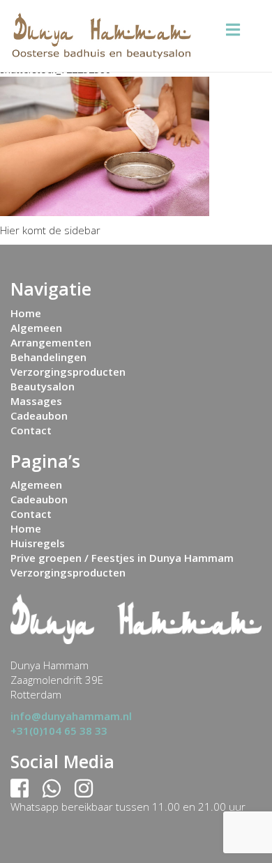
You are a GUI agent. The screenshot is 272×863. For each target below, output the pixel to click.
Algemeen (36, 328)
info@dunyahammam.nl (71, 716)
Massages (36, 401)
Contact (31, 430)
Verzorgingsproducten (68, 372)
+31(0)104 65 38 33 (58, 731)
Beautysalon (42, 386)
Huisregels (37, 543)
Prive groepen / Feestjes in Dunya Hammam (122, 558)
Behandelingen (48, 357)
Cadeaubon (39, 415)
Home (25, 313)
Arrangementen (50, 342)
